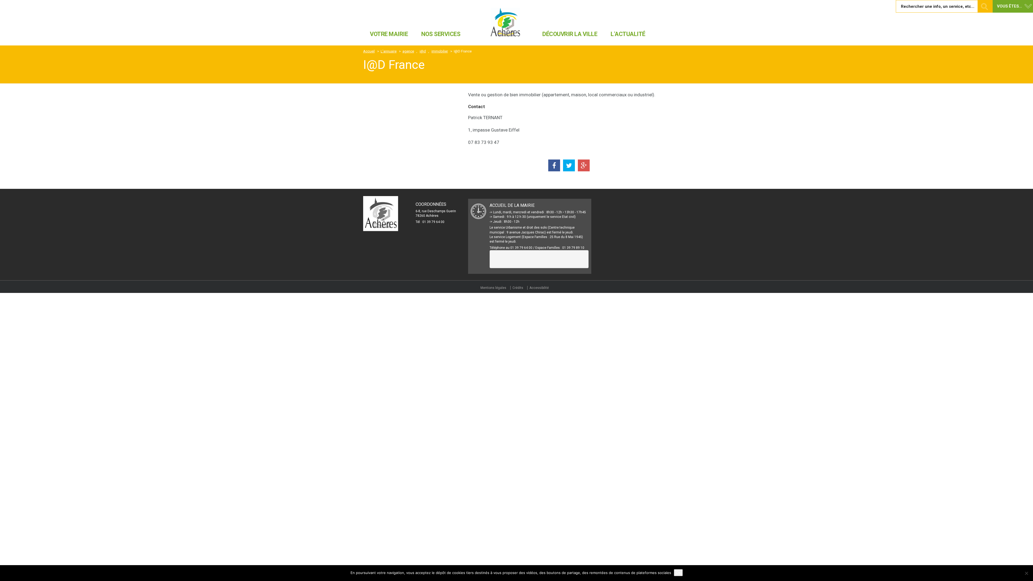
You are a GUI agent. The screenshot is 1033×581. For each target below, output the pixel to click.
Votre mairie (389, 34)
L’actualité (628, 34)
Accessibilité (539, 288)
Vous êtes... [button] (1009, 6)
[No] (1026, 573)
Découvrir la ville (569, 34)
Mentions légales (493, 288)
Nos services (440, 34)
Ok (678, 573)
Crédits (517, 288)
